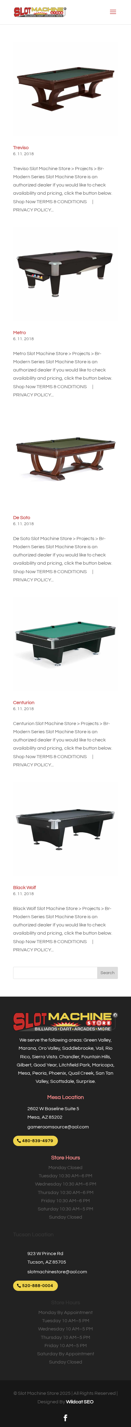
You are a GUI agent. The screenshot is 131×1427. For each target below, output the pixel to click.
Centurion (23, 702)
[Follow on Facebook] (65, 1418)
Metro (19, 332)
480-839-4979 (37, 1141)
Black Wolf (24, 887)
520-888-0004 (37, 1286)
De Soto (21, 517)
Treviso (21, 147)
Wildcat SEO (80, 1401)
